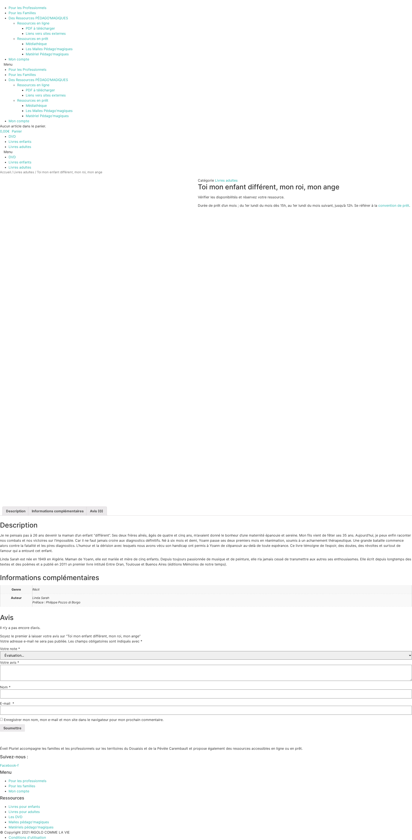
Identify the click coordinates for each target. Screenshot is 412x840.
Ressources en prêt (32, 38)
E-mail (7, 703)
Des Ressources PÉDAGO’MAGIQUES (38, 18)
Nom (5, 687)
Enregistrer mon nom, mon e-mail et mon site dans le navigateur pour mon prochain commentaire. (84, 719)
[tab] (15, 511)
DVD (12, 136)
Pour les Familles (22, 13)
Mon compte (19, 59)
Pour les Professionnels (27, 8)
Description (16, 511)
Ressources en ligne (33, 23)
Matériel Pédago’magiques (47, 54)
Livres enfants (20, 141)
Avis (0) (96, 511)
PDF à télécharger (40, 28)
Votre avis (9, 662)
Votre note (10, 648)
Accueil (5, 172)
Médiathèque (36, 44)
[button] (206, 64)
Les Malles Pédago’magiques (49, 49)
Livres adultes (20, 147)
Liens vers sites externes (46, 33)
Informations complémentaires (58, 511)
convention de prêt (393, 205)
